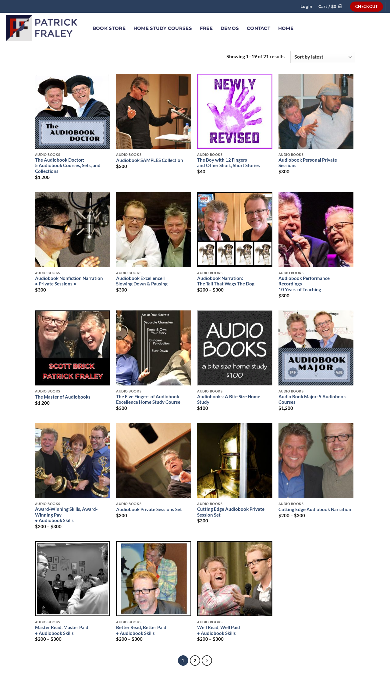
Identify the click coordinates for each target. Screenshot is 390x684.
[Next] (207, 660)
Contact (258, 28)
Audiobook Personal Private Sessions (307, 162)
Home (285, 28)
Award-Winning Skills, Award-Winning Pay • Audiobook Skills (66, 515)
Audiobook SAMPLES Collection (149, 160)
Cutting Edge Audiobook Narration (314, 509)
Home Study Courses (162, 28)
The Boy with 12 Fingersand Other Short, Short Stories (228, 162)
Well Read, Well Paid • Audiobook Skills (218, 630)
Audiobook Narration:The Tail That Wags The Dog (225, 281)
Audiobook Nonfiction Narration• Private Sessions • (69, 281)
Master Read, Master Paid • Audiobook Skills (61, 630)
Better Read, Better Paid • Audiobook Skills (141, 630)
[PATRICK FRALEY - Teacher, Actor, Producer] (42, 28)
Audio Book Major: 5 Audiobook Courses (312, 399)
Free (206, 28)
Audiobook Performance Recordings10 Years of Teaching (304, 284)
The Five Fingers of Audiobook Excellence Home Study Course (148, 399)
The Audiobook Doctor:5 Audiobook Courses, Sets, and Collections (68, 165)
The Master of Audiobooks (62, 396)
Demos (230, 28)
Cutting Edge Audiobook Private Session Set (230, 512)
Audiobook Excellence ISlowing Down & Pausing (142, 281)
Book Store (109, 28)
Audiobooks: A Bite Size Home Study (228, 399)
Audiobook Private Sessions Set (149, 509)
